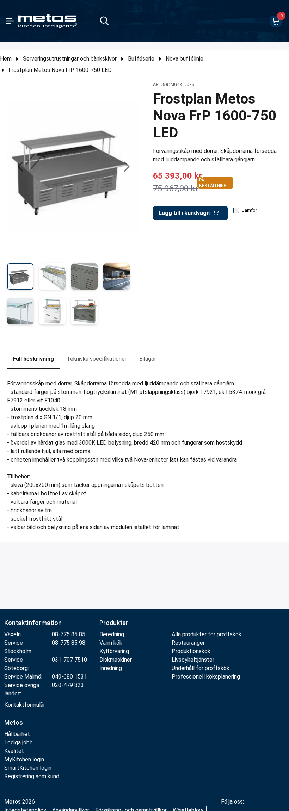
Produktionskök (191, 651)
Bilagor (147, 358)
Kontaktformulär (24, 704)
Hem (6, 58)
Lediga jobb (18, 742)
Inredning (110, 668)
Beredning (111, 634)
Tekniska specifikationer (97, 358)
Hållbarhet (17, 734)
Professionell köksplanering (206, 676)
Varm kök (110, 642)
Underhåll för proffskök (200, 668)
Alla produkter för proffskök (206, 634)
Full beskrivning (33, 358)
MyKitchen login (24, 759)
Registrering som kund (31, 776)
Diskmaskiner (115, 659)
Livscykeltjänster (193, 659)
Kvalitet (14, 751)
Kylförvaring (114, 651)
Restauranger (188, 642)
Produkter (113, 622)
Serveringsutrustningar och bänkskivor (70, 58)
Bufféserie (141, 58)
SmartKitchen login (27, 767)
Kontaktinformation (33, 622)
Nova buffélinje (184, 58)
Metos (13, 722)
